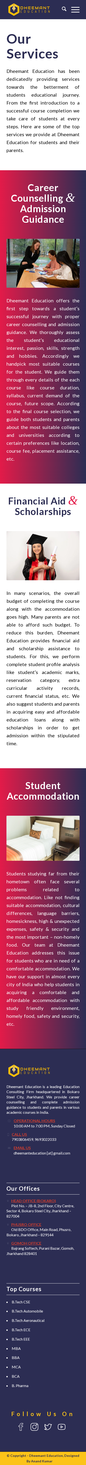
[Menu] (73, 9)
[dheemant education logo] (35, 9)
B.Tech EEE (21, 1339)
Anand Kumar (42, 1461)
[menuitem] (61, 9)
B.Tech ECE (21, 1329)
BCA (16, 1376)
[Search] (61, 9)
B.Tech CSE (21, 1302)
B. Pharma (20, 1385)
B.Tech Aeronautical (28, 1320)
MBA (16, 1348)
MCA (16, 1367)
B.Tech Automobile (27, 1311)
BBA (16, 1357)
